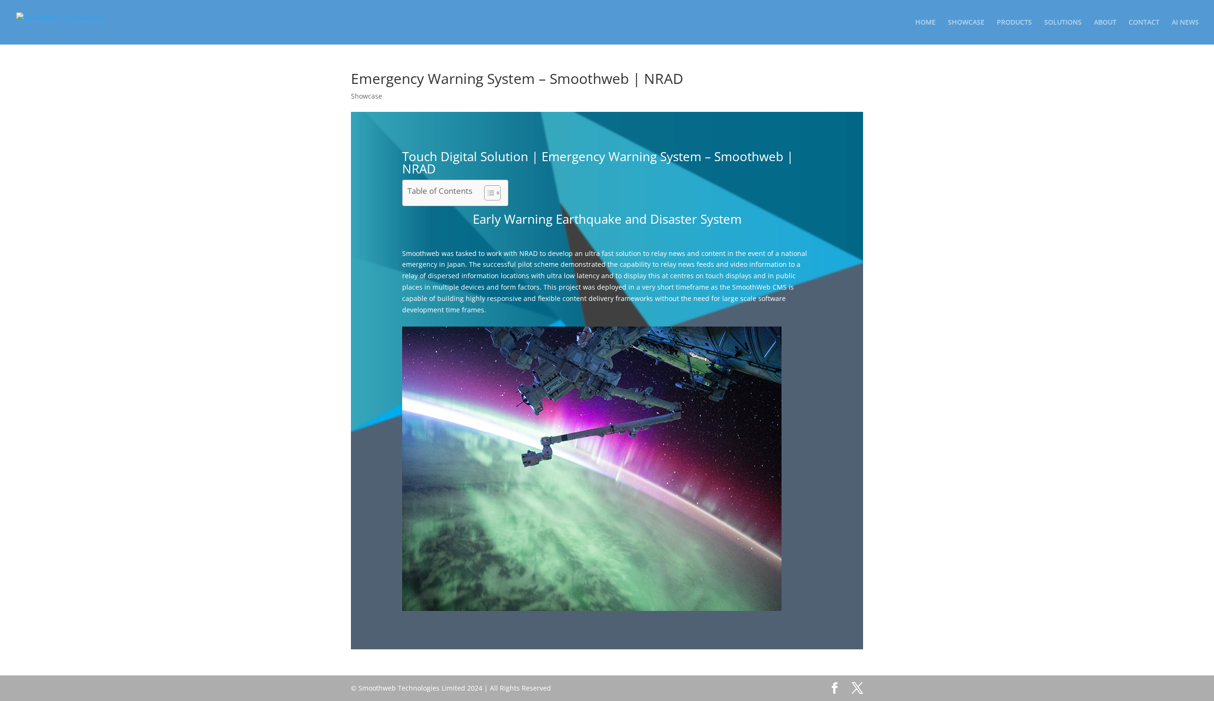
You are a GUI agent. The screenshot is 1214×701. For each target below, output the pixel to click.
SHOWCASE (966, 23)
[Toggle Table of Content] (487, 193)
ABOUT (1105, 23)
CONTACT (1144, 23)
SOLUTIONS (1063, 23)
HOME (925, 23)
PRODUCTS (1014, 23)
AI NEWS (1185, 23)
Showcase (366, 95)
